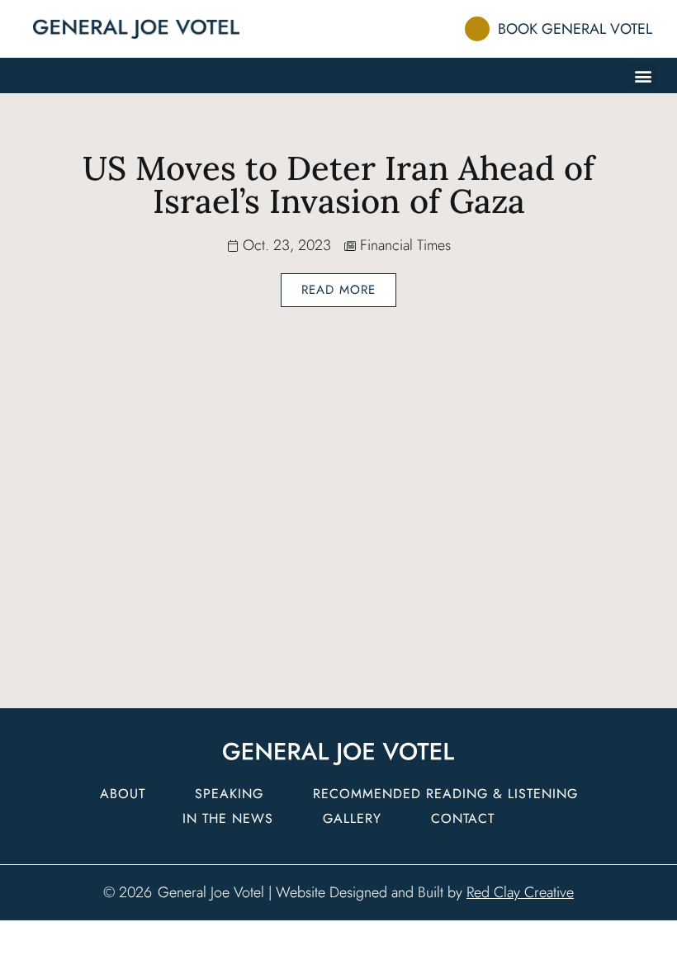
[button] (642, 75)
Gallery (352, 818)
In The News (227, 818)
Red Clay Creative (520, 892)
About (122, 793)
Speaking (229, 793)
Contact (463, 818)
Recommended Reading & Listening (445, 793)
